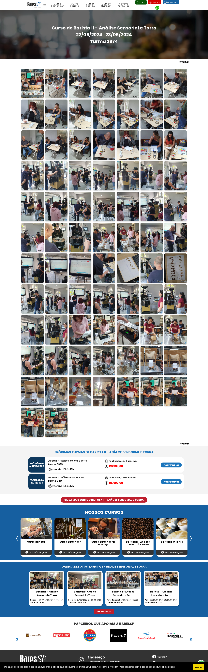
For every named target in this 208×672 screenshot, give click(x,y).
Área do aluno (172, 2)
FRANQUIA (156, 2)
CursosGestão (90, 5)
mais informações (37, 552)
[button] (176, 667)
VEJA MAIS (104, 611)
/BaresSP (161, 657)
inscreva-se (171, 465)
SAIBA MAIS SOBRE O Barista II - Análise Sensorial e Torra (104, 500)
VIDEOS (142, 2)
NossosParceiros (124, 5)
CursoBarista (74, 5)
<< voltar (183, 62)
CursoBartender (57, 5)
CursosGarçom (106, 5)
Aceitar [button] (198, 667)
